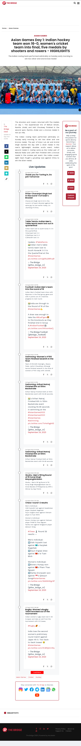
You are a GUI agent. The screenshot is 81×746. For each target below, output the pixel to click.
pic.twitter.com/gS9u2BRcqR (41, 259)
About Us (71, 729)
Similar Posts (12, 713)
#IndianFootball (37, 325)
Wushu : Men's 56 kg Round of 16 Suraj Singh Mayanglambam (38, 477)
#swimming (33, 421)
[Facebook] (43, 184)
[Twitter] (6, 152)
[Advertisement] (40, 19)
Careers (68, 731)
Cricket (31, 677)
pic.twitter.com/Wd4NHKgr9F (41, 581)
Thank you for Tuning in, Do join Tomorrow (38, 175)
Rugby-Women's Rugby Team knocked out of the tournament (37, 611)
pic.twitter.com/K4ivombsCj (40, 328)
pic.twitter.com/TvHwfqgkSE (41, 423)
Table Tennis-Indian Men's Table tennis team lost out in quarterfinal (39, 223)
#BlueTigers (41, 317)
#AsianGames (34, 256)
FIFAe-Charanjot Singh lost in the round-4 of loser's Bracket (38, 195)
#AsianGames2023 (36, 415)
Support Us (59, 731)
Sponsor (69, 144)
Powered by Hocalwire (47, 735)
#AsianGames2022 (36, 412)
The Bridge (40, 685)
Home (4, 28)
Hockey (38, 677)
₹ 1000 (71, 188)
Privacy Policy (60, 729)
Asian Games (40, 35)
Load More (37, 672)
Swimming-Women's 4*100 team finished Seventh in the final (39, 358)
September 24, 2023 (37, 267)
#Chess (31, 531)
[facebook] (6, 146)
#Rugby (31, 626)
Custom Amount (71, 196)
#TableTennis (41, 242)
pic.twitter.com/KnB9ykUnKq (41, 648)
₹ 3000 (71, 180)
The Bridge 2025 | (32, 735)
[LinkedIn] (6, 162)
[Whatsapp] (6, 157)
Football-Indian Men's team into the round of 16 (39, 288)
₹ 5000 (71, 173)
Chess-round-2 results (36, 502)
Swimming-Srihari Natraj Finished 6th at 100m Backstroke (37, 386)
